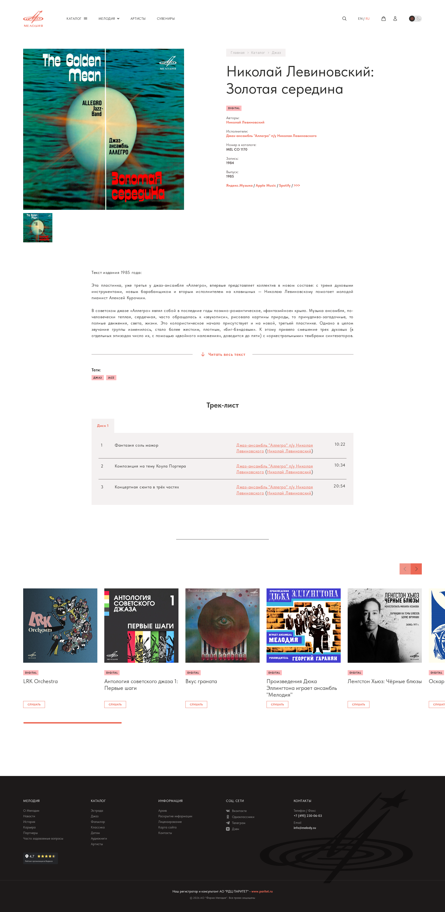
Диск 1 (103, 425)
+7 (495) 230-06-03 (308, 815)
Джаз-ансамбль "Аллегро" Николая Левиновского (271, 135)
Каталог (258, 52)
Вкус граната (201, 681)
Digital (234, 108)
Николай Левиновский (245, 122)
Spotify (285, 185)
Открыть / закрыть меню (85, 18)
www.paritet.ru (262, 891)
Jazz (111, 377)
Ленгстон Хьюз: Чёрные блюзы (385, 681)
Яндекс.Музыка (239, 185)
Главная (238, 52)
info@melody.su (305, 827)
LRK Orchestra (40, 681)
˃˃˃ (297, 185)
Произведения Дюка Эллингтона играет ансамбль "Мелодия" (302, 688)
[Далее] (416, 568)
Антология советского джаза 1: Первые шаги (141, 684)
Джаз (276, 52)
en (360, 18)
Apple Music (266, 185)
